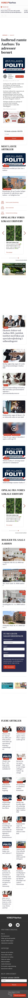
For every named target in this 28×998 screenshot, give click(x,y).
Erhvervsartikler (5, 961)
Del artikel (18, 76)
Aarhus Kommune (6, 964)
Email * (5, 646)
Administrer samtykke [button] (7, 943)
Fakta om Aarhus (5, 959)
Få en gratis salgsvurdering (8, 966)
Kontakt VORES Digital (7, 940)
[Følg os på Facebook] (10, 925)
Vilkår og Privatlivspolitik (8, 938)
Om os (3, 934)
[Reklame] (14, 117)
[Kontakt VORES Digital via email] (18, 925)
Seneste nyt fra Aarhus (7, 952)
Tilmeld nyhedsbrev (19, 995)
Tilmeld (14, 138)
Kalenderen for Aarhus (7, 957)
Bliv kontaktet (9, 667)
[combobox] (4, 656)
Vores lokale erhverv (6, 954)
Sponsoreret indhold (6, 968)
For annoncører (5, 936)
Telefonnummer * (8, 639)
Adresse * (5, 652)
